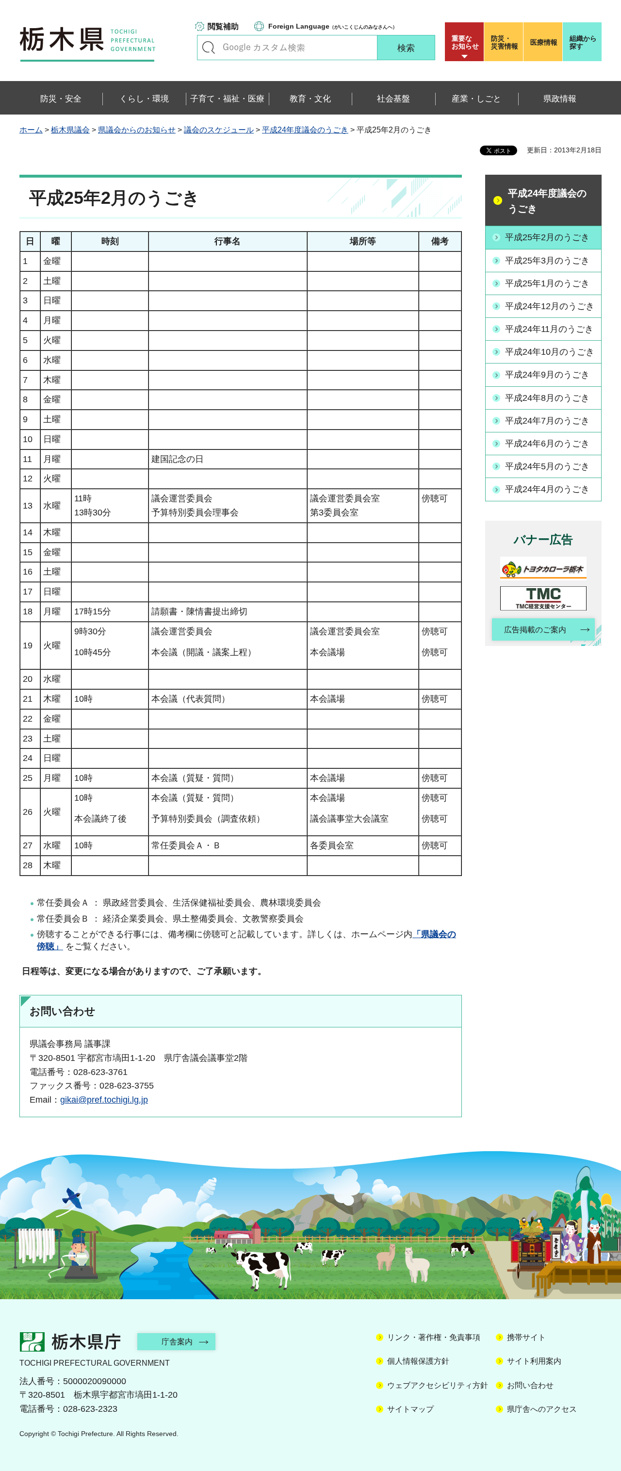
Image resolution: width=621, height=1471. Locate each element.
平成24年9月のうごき (547, 375)
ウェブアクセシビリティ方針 (437, 1385)
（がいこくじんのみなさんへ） (332, 26)
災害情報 (504, 42)
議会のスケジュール (219, 130)
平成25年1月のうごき (547, 283)
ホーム (31, 130)
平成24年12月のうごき (549, 306)
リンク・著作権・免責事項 (433, 1337)
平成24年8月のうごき (547, 398)
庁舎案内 (177, 1342)
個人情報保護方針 (418, 1361)
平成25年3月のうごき (547, 260)
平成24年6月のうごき (547, 443)
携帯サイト (526, 1337)
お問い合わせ (530, 1385)
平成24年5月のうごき (547, 466)
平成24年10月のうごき (549, 352)
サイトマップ (410, 1409)
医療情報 (543, 42)
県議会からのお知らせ (137, 130)
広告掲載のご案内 (535, 630)
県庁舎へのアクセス (542, 1409)
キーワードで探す (208, 47)
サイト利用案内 (534, 1361)
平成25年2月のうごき (547, 237)
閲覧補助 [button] (223, 26)
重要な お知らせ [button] (465, 42)
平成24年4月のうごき (547, 489)
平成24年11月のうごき (549, 329)
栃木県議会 (70, 130)
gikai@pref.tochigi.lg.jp (104, 1100)
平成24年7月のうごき (547, 421)
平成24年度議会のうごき (305, 130)
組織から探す (583, 42)
